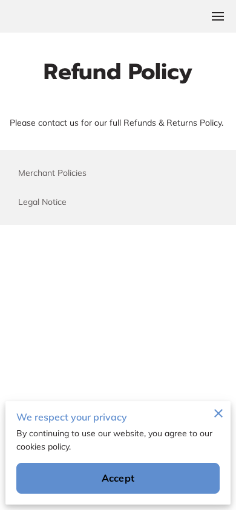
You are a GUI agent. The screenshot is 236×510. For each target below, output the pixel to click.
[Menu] (218, 16)
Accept (118, 478)
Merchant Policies (52, 172)
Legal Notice (42, 201)
